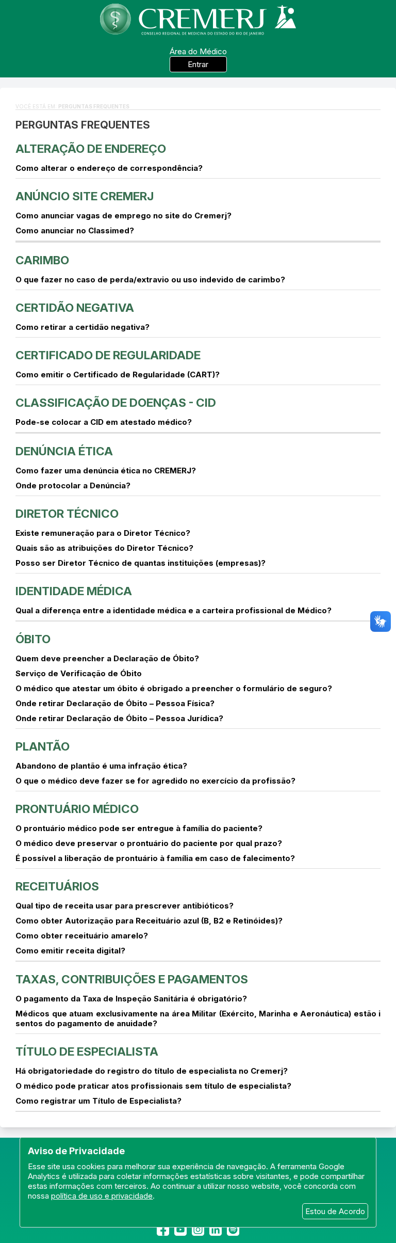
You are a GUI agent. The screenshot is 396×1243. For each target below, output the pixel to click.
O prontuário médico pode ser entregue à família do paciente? (138, 828)
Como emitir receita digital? (70, 950)
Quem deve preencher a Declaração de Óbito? (107, 658)
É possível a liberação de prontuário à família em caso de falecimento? (155, 858)
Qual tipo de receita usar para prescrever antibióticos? (124, 906)
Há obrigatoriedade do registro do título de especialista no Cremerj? (151, 1071)
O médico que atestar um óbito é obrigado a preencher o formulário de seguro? (173, 688)
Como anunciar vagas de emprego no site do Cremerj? (123, 215)
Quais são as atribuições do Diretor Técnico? (104, 548)
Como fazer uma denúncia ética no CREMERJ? (105, 470)
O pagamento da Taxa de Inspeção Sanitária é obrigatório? (131, 998)
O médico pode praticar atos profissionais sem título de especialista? (153, 1086)
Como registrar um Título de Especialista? (98, 1101)
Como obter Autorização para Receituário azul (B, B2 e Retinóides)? (149, 921)
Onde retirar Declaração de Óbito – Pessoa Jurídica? (119, 718)
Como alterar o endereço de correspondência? (109, 168)
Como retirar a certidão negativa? (82, 327)
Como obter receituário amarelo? (81, 936)
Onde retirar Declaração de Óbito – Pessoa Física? (114, 703)
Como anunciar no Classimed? (74, 230)
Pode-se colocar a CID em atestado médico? (103, 422)
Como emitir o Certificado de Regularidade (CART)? (117, 374)
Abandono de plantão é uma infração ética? (101, 766)
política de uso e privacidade (102, 1196)
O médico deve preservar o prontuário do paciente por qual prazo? (148, 843)
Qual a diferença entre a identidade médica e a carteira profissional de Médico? (173, 610)
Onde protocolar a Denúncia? (72, 485)
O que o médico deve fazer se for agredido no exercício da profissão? (155, 781)
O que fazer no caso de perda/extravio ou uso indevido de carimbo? (150, 279)
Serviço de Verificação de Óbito (78, 673)
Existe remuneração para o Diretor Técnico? (102, 533)
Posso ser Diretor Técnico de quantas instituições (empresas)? (140, 563)
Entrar (198, 64)
